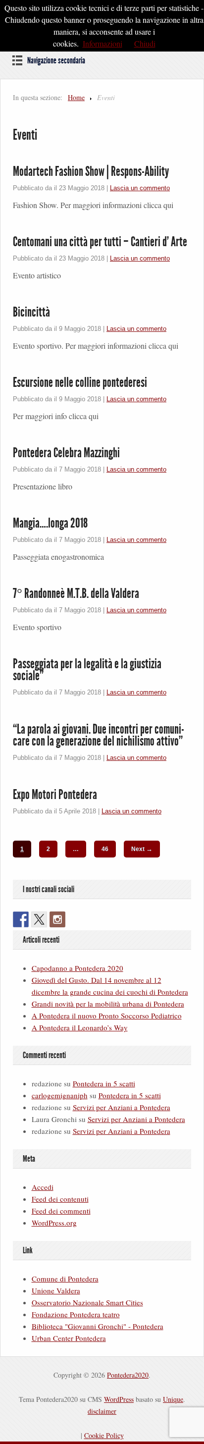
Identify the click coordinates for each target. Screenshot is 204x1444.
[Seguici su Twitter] (39, 919)
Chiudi (144, 43)
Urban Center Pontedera (69, 1338)
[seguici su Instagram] (57, 919)
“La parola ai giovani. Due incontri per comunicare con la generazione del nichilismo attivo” (98, 735)
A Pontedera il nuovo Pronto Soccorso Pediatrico (107, 1015)
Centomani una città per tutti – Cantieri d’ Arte (100, 242)
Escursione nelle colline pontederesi (80, 382)
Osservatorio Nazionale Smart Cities (87, 1302)
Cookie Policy (104, 1435)
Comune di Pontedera (65, 1279)
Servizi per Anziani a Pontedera (121, 1107)
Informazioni (102, 43)
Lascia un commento (140, 188)
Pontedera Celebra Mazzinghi (66, 453)
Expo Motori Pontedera (55, 794)
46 (105, 849)
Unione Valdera (56, 1290)
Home (76, 97)
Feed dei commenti (61, 1211)
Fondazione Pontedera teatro (76, 1314)
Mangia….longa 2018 (50, 523)
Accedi (42, 1187)
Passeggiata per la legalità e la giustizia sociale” (87, 670)
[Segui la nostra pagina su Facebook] (21, 919)
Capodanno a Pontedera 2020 (77, 968)
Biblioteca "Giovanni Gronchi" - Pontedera (97, 1326)
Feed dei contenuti (60, 1199)
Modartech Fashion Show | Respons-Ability (91, 171)
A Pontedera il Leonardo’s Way (80, 1027)
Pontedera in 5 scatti (104, 1083)
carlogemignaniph (60, 1095)
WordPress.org (54, 1223)
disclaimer (102, 1411)
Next (142, 849)
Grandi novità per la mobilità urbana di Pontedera (108, 1004)
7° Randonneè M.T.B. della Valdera (76, 593)
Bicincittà (31, 312)
